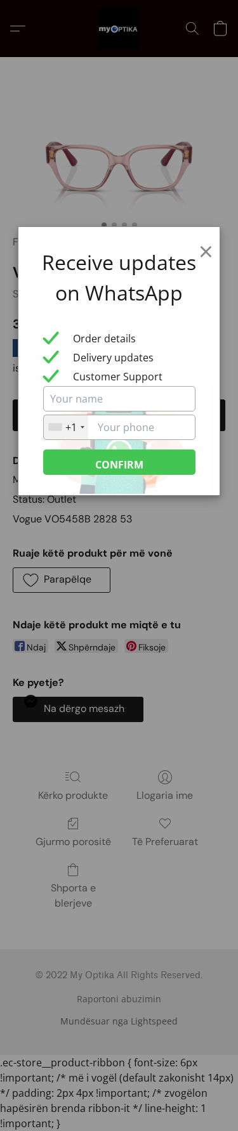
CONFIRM (119, 465)
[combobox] (66, 427)
